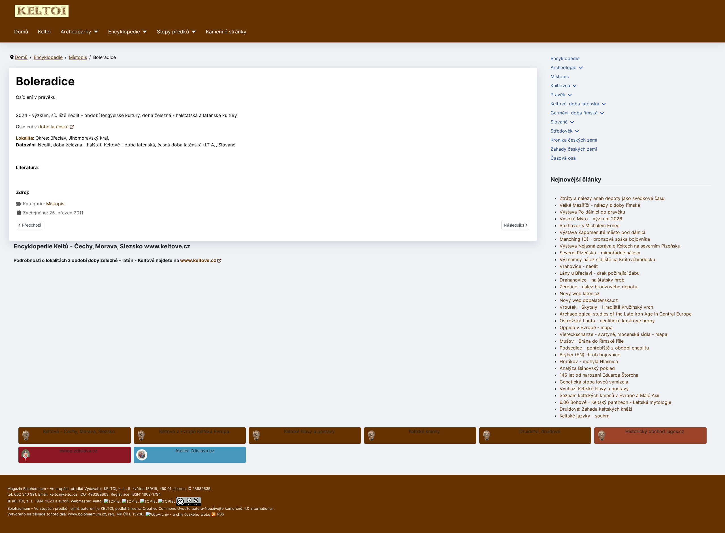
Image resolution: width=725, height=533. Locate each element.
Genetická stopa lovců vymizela (594, 382)
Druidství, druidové (539, 431)
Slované (559, 122)
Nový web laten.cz (580, 293)
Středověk (562, 131)
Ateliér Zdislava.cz (194, 450)
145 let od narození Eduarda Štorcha (599, 375)
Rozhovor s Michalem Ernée (589, 225)
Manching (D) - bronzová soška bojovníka (605, 239)
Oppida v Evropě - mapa (586, 327)
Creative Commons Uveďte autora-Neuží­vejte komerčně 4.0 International (208, 508)
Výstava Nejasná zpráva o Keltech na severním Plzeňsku (620, 246)
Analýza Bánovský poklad (587, 368)
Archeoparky (76, 32)
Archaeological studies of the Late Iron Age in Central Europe (626, 314)
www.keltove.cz (198, 260)
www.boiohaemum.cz (87, 514)
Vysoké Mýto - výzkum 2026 (591, 218)
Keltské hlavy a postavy (309, 431)
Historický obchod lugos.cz (654, 431)
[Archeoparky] (94, 31)
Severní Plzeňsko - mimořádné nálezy (600, 252)
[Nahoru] (715, 522)
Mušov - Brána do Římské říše (592, 341)
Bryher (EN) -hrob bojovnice (590, 354)
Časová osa (563, 158)
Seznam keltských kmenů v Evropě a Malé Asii (609, 395)
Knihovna (560, 85)
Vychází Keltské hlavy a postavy (594, 388)
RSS (220, 514)
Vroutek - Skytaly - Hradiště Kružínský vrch (606, 307)
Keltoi (44, 32)
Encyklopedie (124, 32)
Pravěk (558, 94)
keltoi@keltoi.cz (63, 494)
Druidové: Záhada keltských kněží (596, 409)
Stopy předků (173, 32)
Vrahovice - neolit (579, 266)
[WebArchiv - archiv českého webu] (179, 514)
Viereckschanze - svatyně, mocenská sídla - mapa (613, 334)
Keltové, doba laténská (575, 103)
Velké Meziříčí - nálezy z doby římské (600, 205)
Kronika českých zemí (574, 140)
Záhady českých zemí (574, 149)
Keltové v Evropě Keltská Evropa (194, 431)
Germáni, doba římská (574, 113)
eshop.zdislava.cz (78, 450)
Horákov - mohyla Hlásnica (589, 361)
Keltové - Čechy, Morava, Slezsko (79, 431)
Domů (21, 32)
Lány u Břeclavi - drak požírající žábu (599, 273)
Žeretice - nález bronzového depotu (598, 286)
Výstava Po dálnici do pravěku (592, 212)
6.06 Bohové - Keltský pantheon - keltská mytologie (615, 402)
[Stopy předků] (192, 31)
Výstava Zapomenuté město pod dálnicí (602, 232)
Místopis (55, 203)
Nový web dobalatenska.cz (589, 300)
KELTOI (107, 508)
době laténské (54, 126)
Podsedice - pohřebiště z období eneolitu (604, 348)
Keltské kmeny (424, 431)
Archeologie (563, 67)
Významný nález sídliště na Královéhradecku (607, 259)
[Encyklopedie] (143, 31)
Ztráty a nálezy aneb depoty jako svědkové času (612, 198)
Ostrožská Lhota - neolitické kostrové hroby (607, 320)
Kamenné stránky (226, 32)
